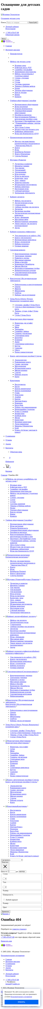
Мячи (17, 327)
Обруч (17, 350)
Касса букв (19, 405)
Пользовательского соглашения (21, 997)
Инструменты (20, 384)
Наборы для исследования (25, 295)
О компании (10, 436)
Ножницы (19, 403)
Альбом (18, 397)
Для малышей (20, 170)
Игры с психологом (22, 242)
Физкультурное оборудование (21, 319)
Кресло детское (21, 92)
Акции (8, 444)
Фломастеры (19, 413)
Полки (17, 88)
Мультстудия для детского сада (27, 129)
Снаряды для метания (23, 333)
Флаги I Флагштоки (22, 154)
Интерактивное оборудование (26, 104)
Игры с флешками (22, 217)
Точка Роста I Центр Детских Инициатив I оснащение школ (22, 300)
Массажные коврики (23, 260)
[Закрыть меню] (8, 39)
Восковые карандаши (23, 422)
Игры (17, 150)
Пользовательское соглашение (13, 955)
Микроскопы (20, 291)
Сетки (17, 325)
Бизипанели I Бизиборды (24, 264)
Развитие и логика (22, 258)
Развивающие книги (23, 362)
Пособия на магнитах (23, 115)
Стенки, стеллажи (22, 78)
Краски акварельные (23, 389)
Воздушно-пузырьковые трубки (27, 268)
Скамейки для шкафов (23, 70)
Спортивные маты (22, 335)
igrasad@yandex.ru (13, 984)
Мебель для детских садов (20, 62)
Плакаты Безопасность (23, 109)
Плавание (18, 340)
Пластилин (19, 395)
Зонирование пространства (25, 72)
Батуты (17, 346)
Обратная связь (16, 452)
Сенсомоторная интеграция (25, 272)
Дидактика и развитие (23, 164)
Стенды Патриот (21, 156)
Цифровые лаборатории (24, 131)
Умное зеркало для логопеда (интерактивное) (26, 225)
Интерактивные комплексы (25, 240)
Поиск (3, 22)
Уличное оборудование (24, 90)
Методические (20, 366)
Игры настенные (21, 107)
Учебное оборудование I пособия (23, 101)
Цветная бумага (21, 401)
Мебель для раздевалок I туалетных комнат (24, 75)
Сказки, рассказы (21, 364)
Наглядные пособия (22, 211)
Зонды (17, 228)
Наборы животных (22, 187)
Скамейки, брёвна (22, 331)
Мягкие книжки (21, 370)
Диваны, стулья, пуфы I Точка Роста (24, 735)
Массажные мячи (21, 219)
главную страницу (19, 929)
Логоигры (19, 209)
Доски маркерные (22, 424)
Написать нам (6, 941)
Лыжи (17, 342)
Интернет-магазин (13, 50)
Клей (17, 428)
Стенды (18, 372)
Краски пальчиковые (23, 391)
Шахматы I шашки (22, 166)
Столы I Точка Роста (23, 315)
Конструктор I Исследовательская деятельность (19, 705)
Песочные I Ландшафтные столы (27, 121)
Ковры (17, 95)
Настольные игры (22, 189)
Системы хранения (22, 84)
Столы (17, 80)
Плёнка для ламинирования (25, 407)
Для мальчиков (20, 172)
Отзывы (9, 440)
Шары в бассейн (21, 262)
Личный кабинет (12, 27)
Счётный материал (22, 191)
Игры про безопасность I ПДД (27, 134)
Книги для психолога (23, 238)
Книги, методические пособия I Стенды (26, 356)
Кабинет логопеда (17, 197)
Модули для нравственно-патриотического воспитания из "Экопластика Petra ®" (27, 143)
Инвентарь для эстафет (24, 323)
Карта (17, 377)
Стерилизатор (20, 205)
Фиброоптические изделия (25, 270)
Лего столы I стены (22, 127)
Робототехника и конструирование (28, 284)
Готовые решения (21, 246)
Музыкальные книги (23, 368)
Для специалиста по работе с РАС (28, 236)
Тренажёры (19, 329)
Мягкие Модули (21, 266)
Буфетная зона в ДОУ (23, 68)
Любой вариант (12, 900)
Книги (17, 148)
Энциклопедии (21, 360)
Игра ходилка (20, 174)
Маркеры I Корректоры (24, 426)
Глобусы (18, 293)
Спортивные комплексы (24, 344)
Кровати (18, 97)
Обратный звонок (12, 35)
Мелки (17, 418)
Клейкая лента (20, 416)
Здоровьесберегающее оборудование (23, 112)
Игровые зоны (20, 65)
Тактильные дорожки (23, 256)
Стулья (17, 82)
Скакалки (18, 348)
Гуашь (17, 393)
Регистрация (10, 29)
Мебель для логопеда (23, 201)
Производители (16, 54)
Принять (21, 1002)
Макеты (18, 289)
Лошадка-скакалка (22, 182)
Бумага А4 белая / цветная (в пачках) (24, 856)
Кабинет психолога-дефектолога (23, 232)
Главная (9, 46)
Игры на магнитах (22, 176)
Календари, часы (21, 178)
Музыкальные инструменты (26, 185)
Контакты (9, 448)
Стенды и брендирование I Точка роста (25, 733)
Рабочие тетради (21, 374)
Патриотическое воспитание (21, 137)
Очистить (5, 862)
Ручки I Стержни (21, 411)
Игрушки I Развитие (18, 160)
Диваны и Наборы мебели (25, 86)
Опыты (17, 287)
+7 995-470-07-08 (12, 33)
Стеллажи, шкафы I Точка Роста (27, 305)
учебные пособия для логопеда (27, 207)
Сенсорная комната (17, 250)
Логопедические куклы (24, 203)
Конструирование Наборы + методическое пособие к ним (26, 118)
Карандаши (19, 420)
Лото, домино (20, 180)
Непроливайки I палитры (25, 409)
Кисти (17, 386)
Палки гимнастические (24, 352)
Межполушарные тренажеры (26, 221)
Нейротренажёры (21, 275)
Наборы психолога (22, 244)
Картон (17, 399)
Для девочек (19, 168)
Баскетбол (19, 338)
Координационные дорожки (26, 254)
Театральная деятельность (25, 193)
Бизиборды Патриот (23, 152)
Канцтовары (15, 380)
